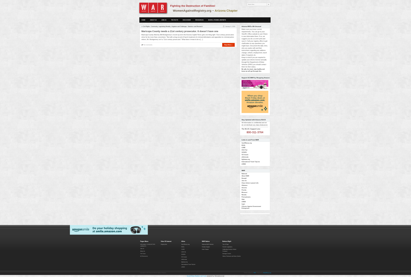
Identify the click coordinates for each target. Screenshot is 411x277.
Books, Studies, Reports (217, 20)
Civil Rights (146, 26)
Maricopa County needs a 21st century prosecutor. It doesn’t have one (179, 31)
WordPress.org (267, 272)
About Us (153, 20)
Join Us (163, 20)
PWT (255, 272)
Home (143, 20)
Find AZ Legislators (227, 246)
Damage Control (226, 253)
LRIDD (244, 164)
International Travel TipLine (251, 162)
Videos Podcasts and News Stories (231, 256)
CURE (243, 147)
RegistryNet (164, 244)
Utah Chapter (205, 249)
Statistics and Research (195, 26)
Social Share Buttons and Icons (196, 276)
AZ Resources (144, 256)
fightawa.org (246, 159)
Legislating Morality (165, 26)
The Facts (174, 20)
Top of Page (225, 244)
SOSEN (244, 152)
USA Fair (244, 150)
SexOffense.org (247, 143)
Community (154, 26)
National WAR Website (208, 244)
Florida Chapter (206, 246)
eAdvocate (245, 157)
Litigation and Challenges (179, 26)
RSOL (243, 145)
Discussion (187, 20)
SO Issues (245, 154)
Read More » (228, 45)
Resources (199, 20)
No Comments (148, 45)
